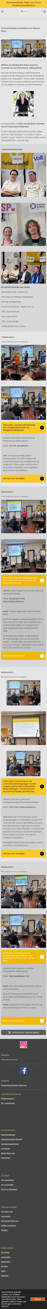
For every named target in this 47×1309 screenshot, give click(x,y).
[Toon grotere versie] (23, 48)
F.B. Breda (5, 1252)
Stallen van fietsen (8, 1225)
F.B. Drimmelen (7, 1185)
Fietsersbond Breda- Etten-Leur (14, 1085)
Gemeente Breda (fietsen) (11, 1139)
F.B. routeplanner (8, 1103)
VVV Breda (5, 1148)
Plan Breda (5, 1158)
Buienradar (5, 1262)
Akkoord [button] (38, 1299)
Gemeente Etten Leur (9, 1221)
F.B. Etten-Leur (7, 1212)
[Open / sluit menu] (44, 11)
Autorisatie (6, 1216)
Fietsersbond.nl (7, 1098)
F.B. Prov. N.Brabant (9, 1189)
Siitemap (4, 1276)
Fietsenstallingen (8, 1135)
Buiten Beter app (8, 1153)
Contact (4, 1266)
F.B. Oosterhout (7, 1180)
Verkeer (4, 1230)
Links (3, 1271)
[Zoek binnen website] (2, 11)
